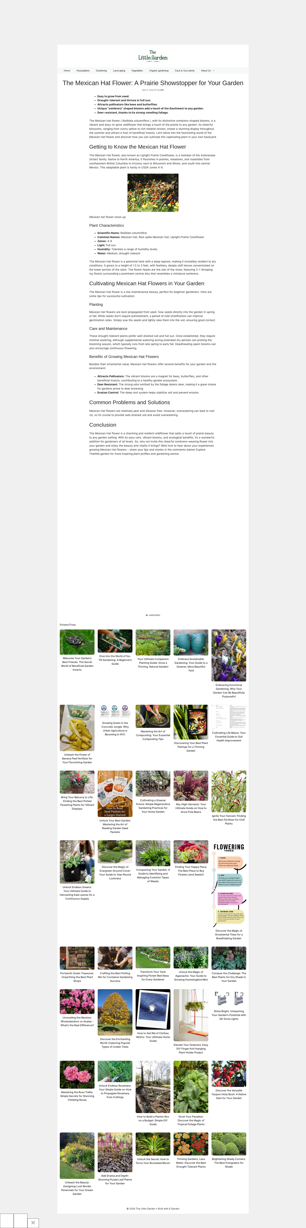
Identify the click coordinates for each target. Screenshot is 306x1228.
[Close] (33, 1223)
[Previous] (7, 1221)
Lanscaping (119, 70)
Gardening (101, 70)
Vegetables (137, 70)
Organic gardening (158, 70)
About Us (206, 70)
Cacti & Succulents (185, 70)
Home (67, 70)
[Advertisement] (95, 22)
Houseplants (83, 70)
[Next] (20, 1221)
